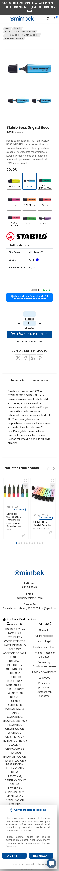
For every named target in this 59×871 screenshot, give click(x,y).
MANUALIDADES (15, 708)
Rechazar (41, 855)
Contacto (44, 630)
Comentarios (39, 380)
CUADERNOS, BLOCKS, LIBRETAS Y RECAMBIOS (14, 720)
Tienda (17, 28)
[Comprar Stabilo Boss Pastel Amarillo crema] (50, 533)
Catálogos (44, 677)
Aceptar (14, 855)
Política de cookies (45, 864)
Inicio (7, 28)
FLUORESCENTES (14, 38)
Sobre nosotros (44, 635)
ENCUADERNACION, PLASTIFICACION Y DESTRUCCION (14, 760)
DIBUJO (14, 697)
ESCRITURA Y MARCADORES (20, 31)
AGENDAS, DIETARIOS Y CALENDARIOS (14, 665)
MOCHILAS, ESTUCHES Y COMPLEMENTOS (14, 637)
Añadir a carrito (32, 334)
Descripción (18, 380)
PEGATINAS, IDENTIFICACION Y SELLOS (15, 780)
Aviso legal (44, 641)
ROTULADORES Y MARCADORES (22, 35)
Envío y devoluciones (44, 672)
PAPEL (15, 712)
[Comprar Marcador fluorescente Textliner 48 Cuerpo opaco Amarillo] (23, 535)
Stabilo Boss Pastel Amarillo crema (42, 525)
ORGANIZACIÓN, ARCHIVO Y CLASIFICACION (14, 732)
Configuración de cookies (21, 619)
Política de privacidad (23, 864)
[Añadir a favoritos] (25, 486)
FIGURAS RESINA (15, 629)
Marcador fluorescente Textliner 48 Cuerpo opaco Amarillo (14, 521)
